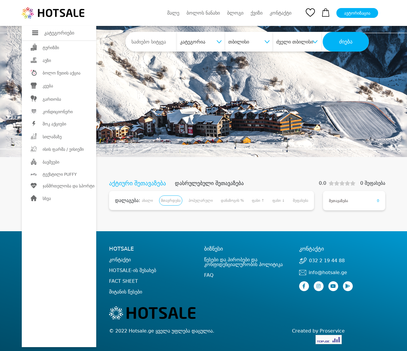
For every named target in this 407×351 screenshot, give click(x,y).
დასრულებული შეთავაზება (209, 183)
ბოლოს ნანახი (203, 13)
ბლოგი (235, 13)
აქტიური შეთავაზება (137, 183)
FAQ (209, 275)
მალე (173, 13)
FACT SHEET (123, 281)
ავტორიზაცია (357, 13)
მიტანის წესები (125, 292)
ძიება (345, 41)
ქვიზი (256, 13)
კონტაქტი (280, 13)
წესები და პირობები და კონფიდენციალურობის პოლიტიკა (243, 262)
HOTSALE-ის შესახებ (132, 270)
